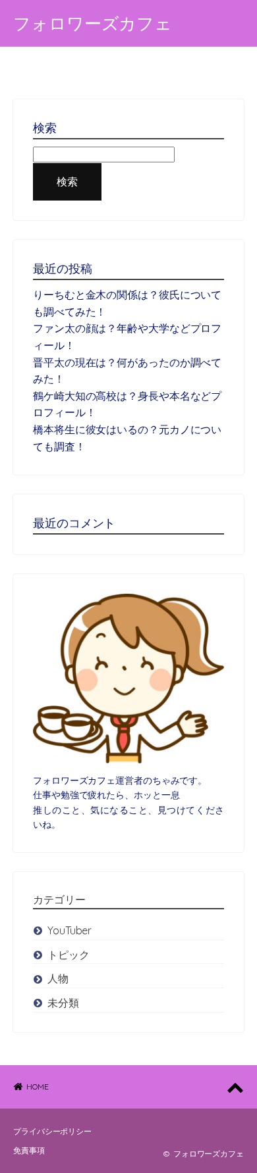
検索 (67, 181)
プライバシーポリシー (52, 1131)
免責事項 (29, 1150)
